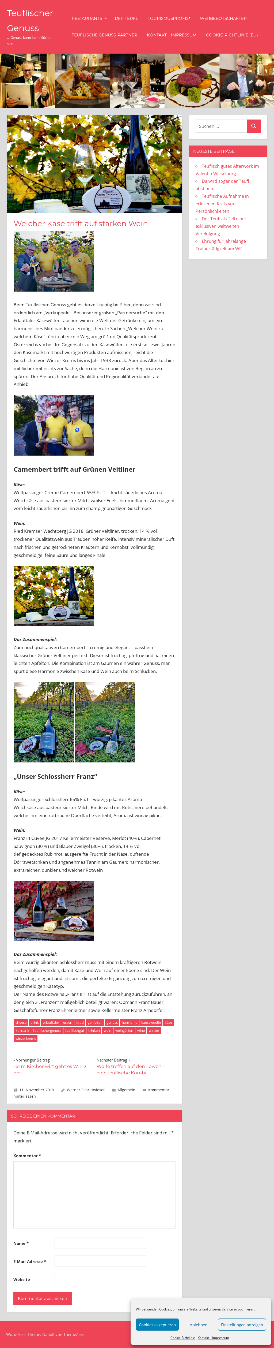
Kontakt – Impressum (213, 1337)
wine (141, 1030)
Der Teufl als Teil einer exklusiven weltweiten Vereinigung (221, 226)
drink (35, 1022)
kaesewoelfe (151, 1022)
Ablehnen (198, 1324)
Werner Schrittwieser (86, 1089)
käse (168, 1022)
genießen (95, 1022)
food (80, 1022)
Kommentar (27, 1155)
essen (67, 1022)
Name (21, 1243)
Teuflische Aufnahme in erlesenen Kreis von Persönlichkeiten (222, 203)
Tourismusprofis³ (169, 18)
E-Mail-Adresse (29, 1261)
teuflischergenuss (47, 1030)
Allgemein (126, 1089)
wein (107, 1030)
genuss (112, 1022)
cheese (21, 1022)
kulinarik (22, 1030)
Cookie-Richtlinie (182, 1337)
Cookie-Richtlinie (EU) (232, 35)
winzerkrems (26, 1038)
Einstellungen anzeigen (242, 1324)
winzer (154, 1030)
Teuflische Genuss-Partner (104, 35)
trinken (94, 1030)
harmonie (129, 1022)
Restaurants (87, 18)
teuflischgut (74, 1030)
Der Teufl (126, 18)
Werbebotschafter (223, 18)
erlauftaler (51, 1022)
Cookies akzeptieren (157, 1324)
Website (21, 1279)
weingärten (124, 1030)
